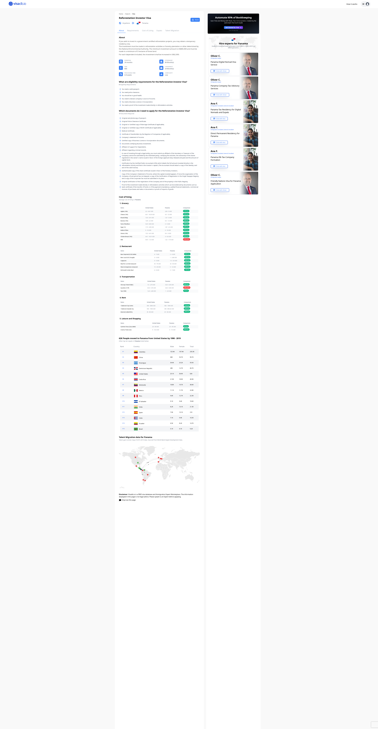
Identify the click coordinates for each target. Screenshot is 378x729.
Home (121, 14)
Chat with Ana (219, 119)
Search (127, 14)
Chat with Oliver (220, 71)
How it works (351, 4)
